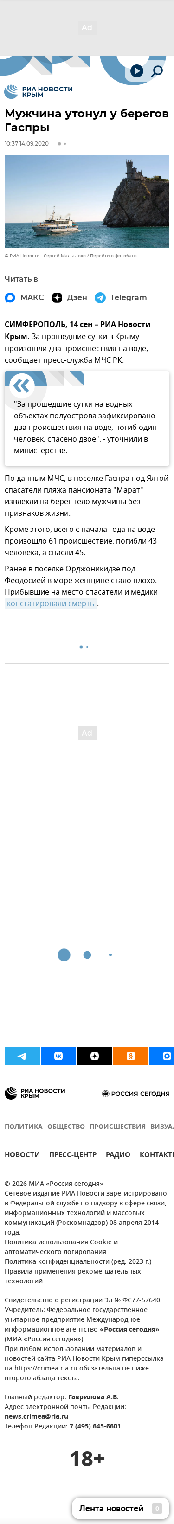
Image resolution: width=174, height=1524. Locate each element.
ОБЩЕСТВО (66, 1127)
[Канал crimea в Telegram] (22, 1056)
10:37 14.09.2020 (27, 143)
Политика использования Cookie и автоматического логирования (61, 1247)
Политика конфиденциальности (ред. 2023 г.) (78, 1262)
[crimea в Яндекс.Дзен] (94, 1056)
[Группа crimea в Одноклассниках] (130, 1056)
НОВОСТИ (22, 1156)
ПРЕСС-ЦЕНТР (73, 1156)
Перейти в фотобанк (113, 255)
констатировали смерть (51, 603)
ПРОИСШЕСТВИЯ (118, 1127)
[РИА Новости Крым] (38, 91)
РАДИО (118, 1156)
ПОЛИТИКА (24, 1127)
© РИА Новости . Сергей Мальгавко (45, 255)
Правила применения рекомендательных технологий (73, 1277)
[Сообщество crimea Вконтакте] (58, 1056)
